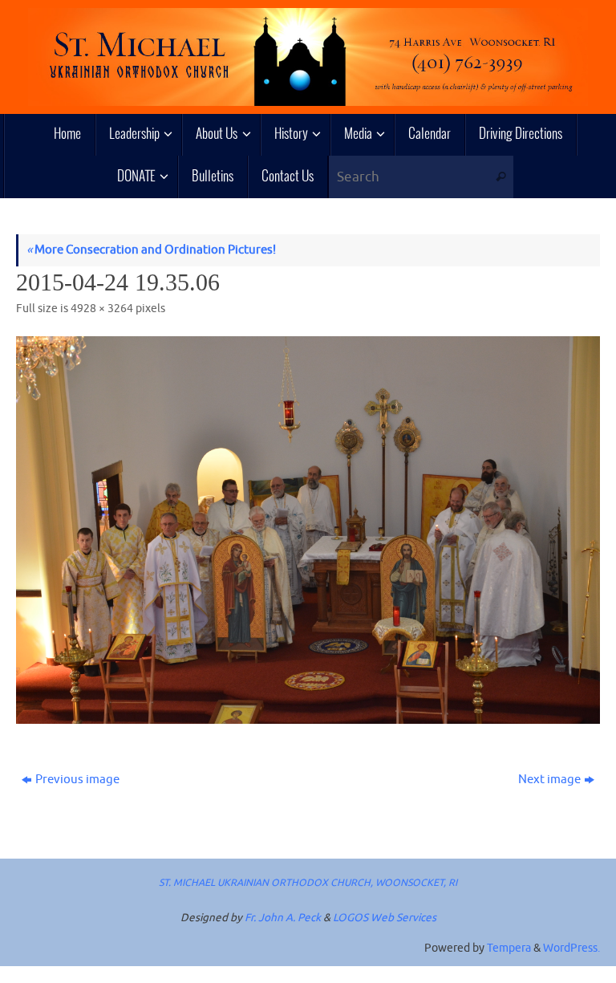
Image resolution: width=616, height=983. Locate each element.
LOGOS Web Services (384, 917)
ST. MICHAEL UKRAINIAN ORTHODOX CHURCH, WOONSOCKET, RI (308, 882)
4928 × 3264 (102, 308)
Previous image (77, 779)
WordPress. (571, 948)
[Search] (501, 177)
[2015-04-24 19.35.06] (308, 529)
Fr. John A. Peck (283, 917)
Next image (549, 779)
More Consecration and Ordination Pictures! (151, 250)
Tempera (509, 948)
